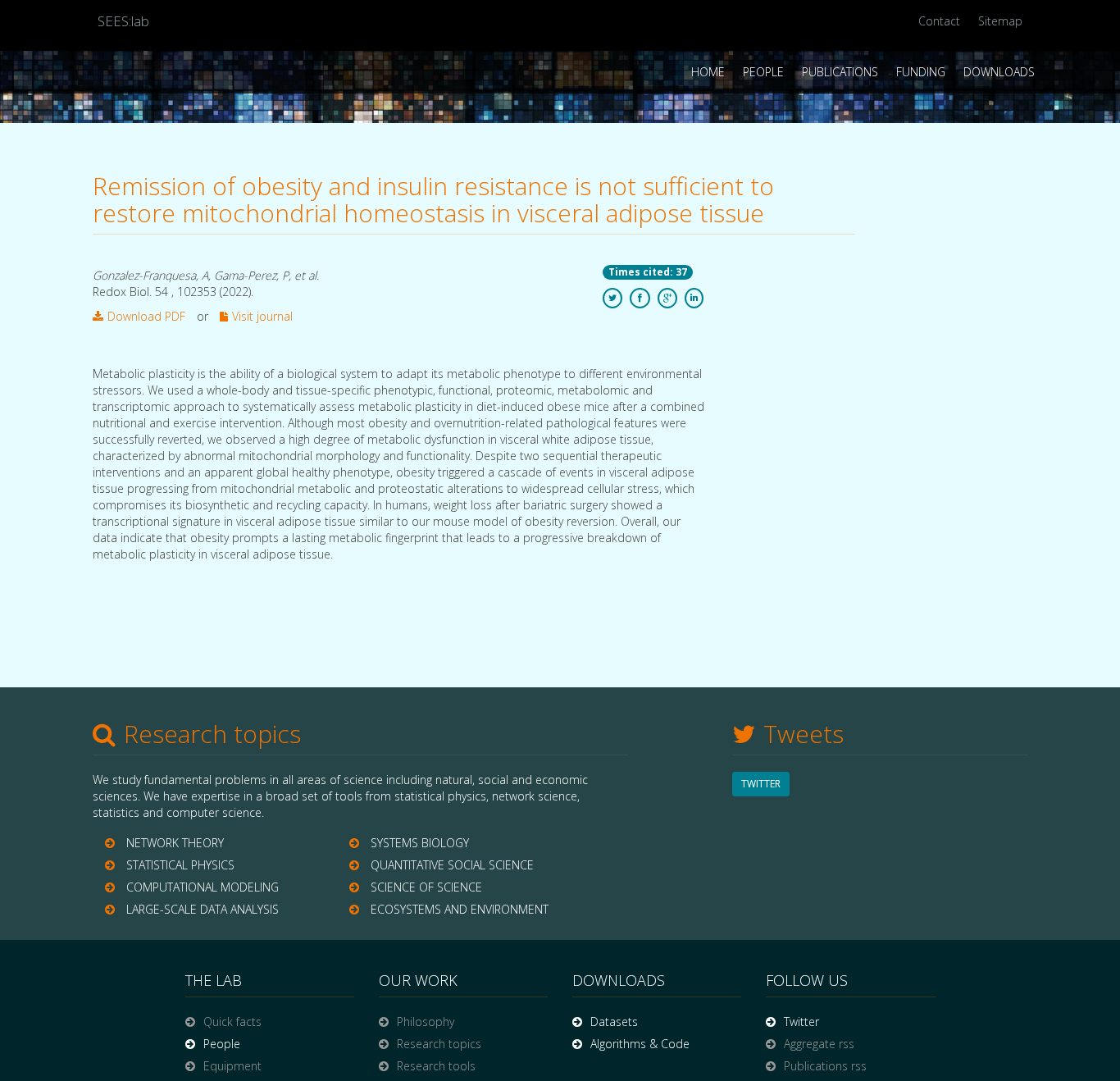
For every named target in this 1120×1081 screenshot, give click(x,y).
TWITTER (761, 784)
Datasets (614, 1021)
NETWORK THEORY (175, 843)
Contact (939, 21)
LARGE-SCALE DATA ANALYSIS (202, 909)
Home (708, 72)
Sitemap (1000, 21)
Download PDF (146, 316)
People (763, 72)
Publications (840, 72)
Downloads (999, 72)
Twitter (801, 1021)
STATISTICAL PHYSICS (180, 865)
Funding (920, 72)
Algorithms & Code (640, 1043)
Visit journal (262, 316)
